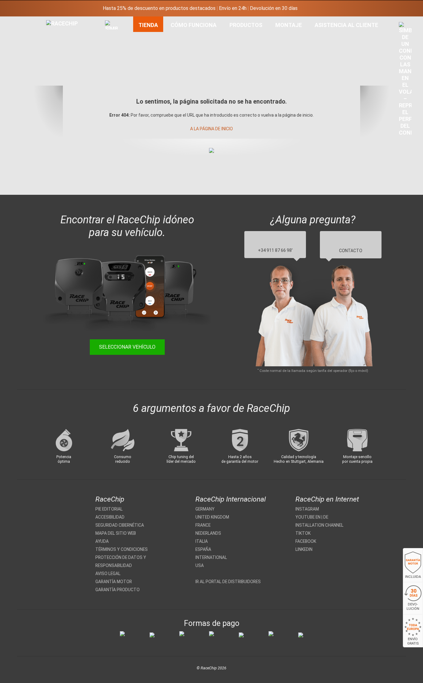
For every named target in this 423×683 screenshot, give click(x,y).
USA (199, 565)
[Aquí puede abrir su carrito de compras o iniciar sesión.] (405, 80)
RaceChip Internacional (230, 499)
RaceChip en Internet (327, 499)
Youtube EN (308, 517)
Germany (205, 509)
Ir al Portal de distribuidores (228, 581)
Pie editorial (109, 509)
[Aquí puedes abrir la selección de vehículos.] (111, 93)
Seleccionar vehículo (127, 347)
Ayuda (102, 541)
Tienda (148, 25)
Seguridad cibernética (119, 525)
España (203, 549)
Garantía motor (113, 581)
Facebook (305, 541)
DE (325, 517)
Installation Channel (319, 525)
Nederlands (208, 533)
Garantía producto (117, 589)
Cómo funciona (193, 25)
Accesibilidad (109, 517)
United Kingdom (212, 517)
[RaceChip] (46, 20)
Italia (201, 541)
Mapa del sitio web (115, 533)
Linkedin (303, 549)
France (203, 525)
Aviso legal (107, 573)
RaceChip (109, 499)
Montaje (288, 25)
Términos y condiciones (121, 549)
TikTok (303, 533)
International (211, 557)
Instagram (307, 509)
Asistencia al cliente (346, 25)
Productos (245, 25)
